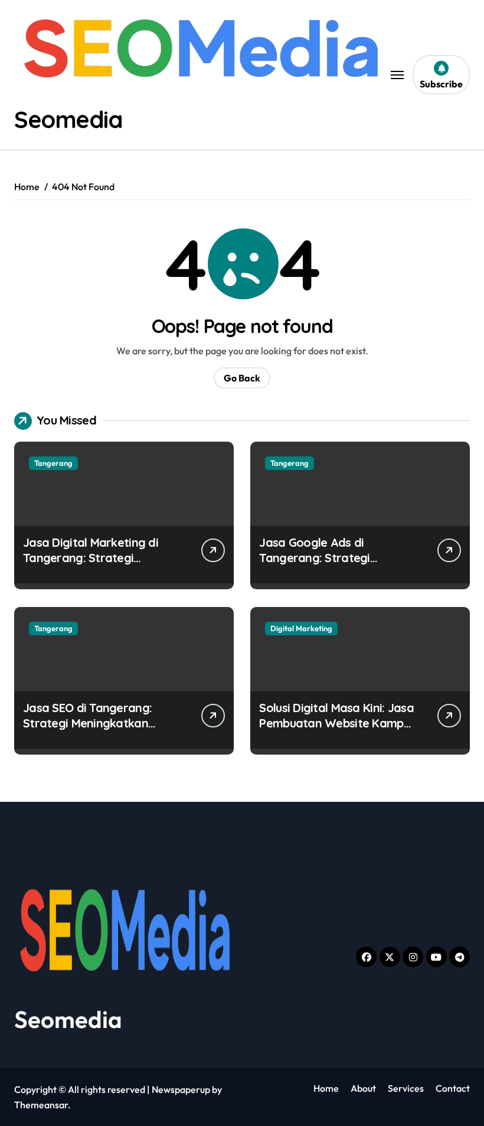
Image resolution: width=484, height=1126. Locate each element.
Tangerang (53, 463)
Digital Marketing (301, 628)
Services (406, 1088)
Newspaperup (181, 1089)
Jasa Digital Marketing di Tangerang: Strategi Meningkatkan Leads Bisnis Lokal (96, 565)
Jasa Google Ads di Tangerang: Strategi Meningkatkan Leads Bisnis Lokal (332, 565)
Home (326, 1088)
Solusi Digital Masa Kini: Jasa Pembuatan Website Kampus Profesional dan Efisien (337, 723)
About (363, 1088)
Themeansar (41, 1105)
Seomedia (68, 119)
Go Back (242, 378)
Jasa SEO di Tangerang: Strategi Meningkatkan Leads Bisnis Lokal (87, 723)
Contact (453, 1088)
